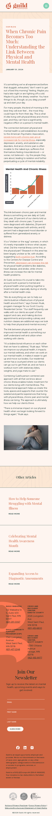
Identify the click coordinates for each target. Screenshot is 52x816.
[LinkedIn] (25, 747)
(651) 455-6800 (35, 628)
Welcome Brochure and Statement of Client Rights (26, 808)
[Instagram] (32, 747)
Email (9, 702)
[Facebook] (18, 747)
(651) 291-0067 (13, 622)
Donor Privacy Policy (37, 805)
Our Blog (11, 27)
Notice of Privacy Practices (16, 805)
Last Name (11, 722)
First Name (12, 712)
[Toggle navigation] (46, 6)
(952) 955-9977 (35, 657)
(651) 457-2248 (13, 649)
